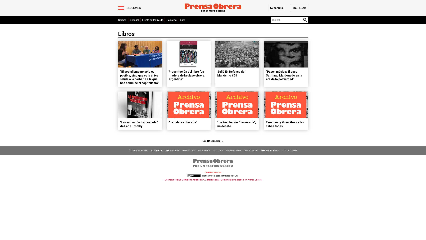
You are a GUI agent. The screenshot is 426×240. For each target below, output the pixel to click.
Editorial (134, 19)
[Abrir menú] (121, 8)
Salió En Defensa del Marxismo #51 (231, 73)
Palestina (172, 19)
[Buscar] (305, 20)
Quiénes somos (213, 172)
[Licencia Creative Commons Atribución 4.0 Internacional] (194, 175)
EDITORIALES (172, 151)
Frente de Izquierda (152, 19)
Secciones (134, 8)
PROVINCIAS (188, 151)
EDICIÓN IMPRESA (270, 151)
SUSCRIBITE (157, 151)
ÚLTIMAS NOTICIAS (138, 151)
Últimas (122, 19)
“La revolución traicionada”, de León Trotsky (139, 124)
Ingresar (299, 8)
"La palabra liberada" (183, 122)
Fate (182, 19)
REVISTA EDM (251, 151)
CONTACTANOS (289, 151)
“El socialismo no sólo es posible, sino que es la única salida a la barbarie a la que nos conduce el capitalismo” (139, 77)
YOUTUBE (218, 151)
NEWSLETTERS (233, 151)
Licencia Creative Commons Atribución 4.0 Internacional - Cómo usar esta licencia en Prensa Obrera (213, 180)
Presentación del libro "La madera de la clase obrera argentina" (187, 75)
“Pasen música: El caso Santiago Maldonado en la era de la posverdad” (284, 75)
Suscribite (276, 7)
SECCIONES (204, 151)
